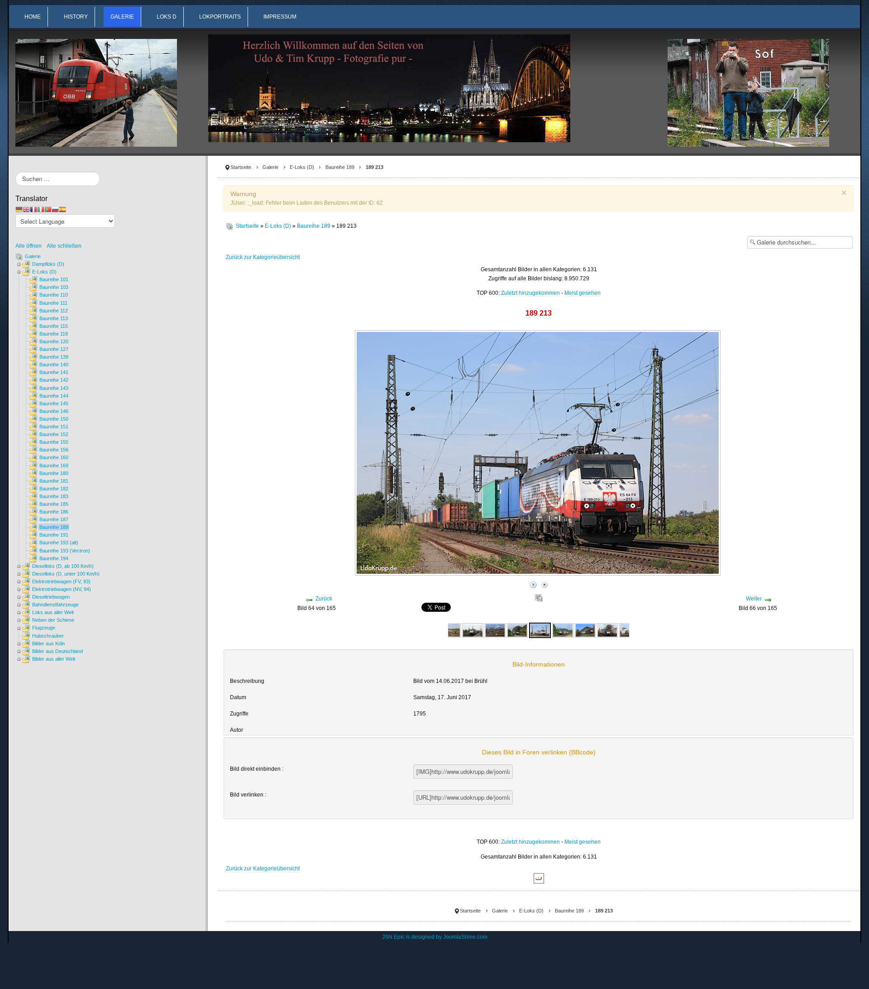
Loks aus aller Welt (53, 612)
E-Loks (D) (302, 167)
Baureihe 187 (53, 519)
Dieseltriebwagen (51, 597)
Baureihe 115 (53, 326)
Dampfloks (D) (48, 264)
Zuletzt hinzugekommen (530, 293)
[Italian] (40, 209)
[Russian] (55, 209)
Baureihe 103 (53, 287)
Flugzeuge (43, 627)
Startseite (240, 167)
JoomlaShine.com (465, 937)
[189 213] (540, 630)
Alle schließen (64, 246)
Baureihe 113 (53, 318)
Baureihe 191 (53, 535)
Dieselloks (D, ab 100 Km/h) (63, 566)
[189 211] (495, 630)
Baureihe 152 (53, 434)
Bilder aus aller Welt (53, 659)
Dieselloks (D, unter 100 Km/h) (66, 573)
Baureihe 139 (53, 357)
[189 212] (517, 630)
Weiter (754, 598)
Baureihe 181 (53, 481)
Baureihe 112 (53, 310)
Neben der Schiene (53, 620)
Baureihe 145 (53, 403)
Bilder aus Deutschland (57, 651)
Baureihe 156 (53, 449)
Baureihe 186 (53, 511)
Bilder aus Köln (48, 643)
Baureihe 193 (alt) (58, 542)
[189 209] (450, 630)
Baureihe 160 (53, 457)
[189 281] (607, 630)
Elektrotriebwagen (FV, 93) (61, 581)
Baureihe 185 (53, 504)
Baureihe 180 (53, 473)
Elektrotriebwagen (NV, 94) (61, 589)
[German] (19, 209)
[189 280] (562, 630)
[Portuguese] (48, 209)
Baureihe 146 (53, 411)
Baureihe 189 (339, 167)
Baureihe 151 (53, 426)
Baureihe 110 (53, 295)
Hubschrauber (48, 636)
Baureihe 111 (53, 303)
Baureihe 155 (53, 442)
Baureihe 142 (53, 380)
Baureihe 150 (53, 419)
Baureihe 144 (53, 395)
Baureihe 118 (53, 333)
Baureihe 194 (53, 558)
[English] (26, 209)
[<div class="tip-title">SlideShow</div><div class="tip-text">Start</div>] (533, 583)
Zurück (323, 598)
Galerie (270, 167)
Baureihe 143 (53, 388)
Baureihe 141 (53, 372)
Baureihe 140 (53, 364)
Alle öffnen (30, 246)
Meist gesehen (582, 293)
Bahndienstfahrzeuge (55, 604)
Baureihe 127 (53, 349)
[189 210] (472, 630)
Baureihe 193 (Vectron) (64, 550)
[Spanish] (62, 209)
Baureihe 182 (53, 488)
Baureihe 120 (53, 341)
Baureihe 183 (53, 496)
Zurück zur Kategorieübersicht (263, 257)
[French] (33, 209)
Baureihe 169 (53, 465)
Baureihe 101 (53, 279)
